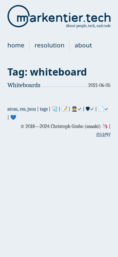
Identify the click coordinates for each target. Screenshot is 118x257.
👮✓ (76, 109)
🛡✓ (90, 109)
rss (23, 109)
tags (44, 109)
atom (12, 109)
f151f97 (103, 135)
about (83, 45)
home (15, 45)
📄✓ (103, 109)
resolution (49, 45)
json (31, 109)
